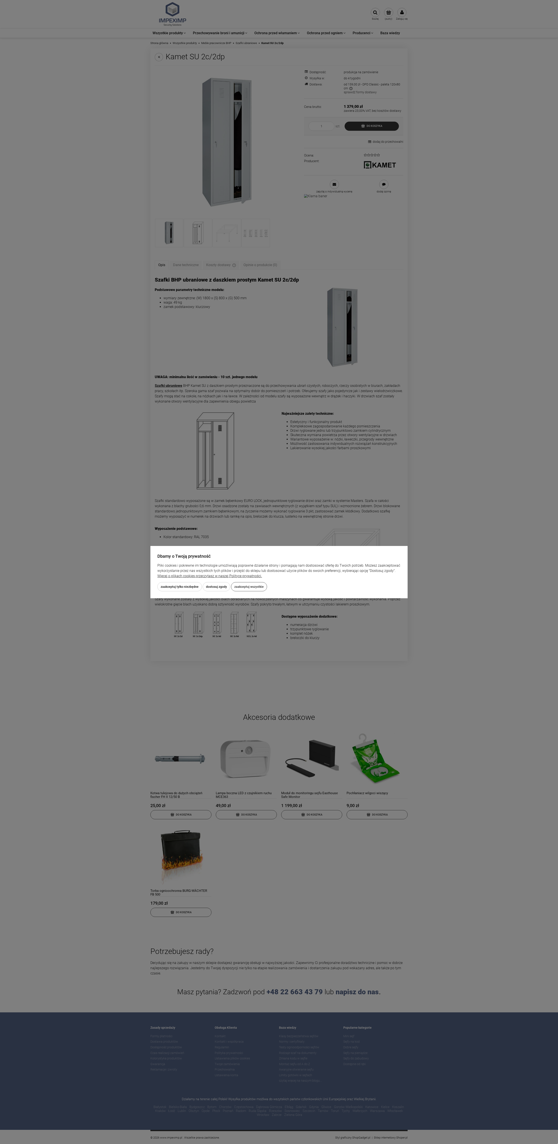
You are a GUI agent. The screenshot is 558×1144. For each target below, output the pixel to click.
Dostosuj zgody (216, 586)
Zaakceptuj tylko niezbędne (180, 586)
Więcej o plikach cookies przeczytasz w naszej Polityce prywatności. (209, 576)
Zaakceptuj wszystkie (249, 586)
